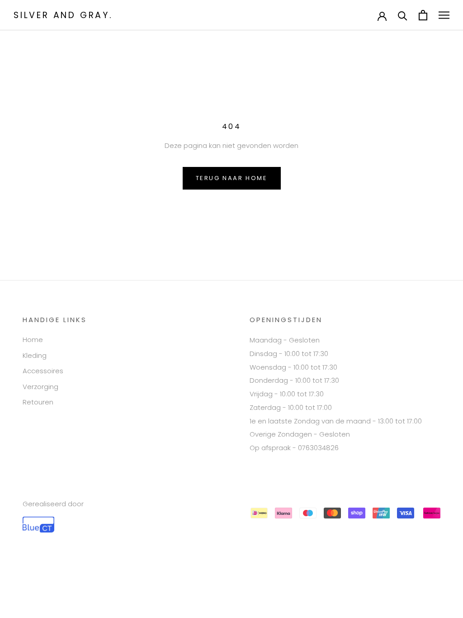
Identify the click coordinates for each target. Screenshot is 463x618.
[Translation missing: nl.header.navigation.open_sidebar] (444, 15)
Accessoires (43, 371)
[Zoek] (402, 15)
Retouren (38, 402)
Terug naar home (232, 178)
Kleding (35, 355)
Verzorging (40, 386)
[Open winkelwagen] (423, 15)
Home (33, 339)
